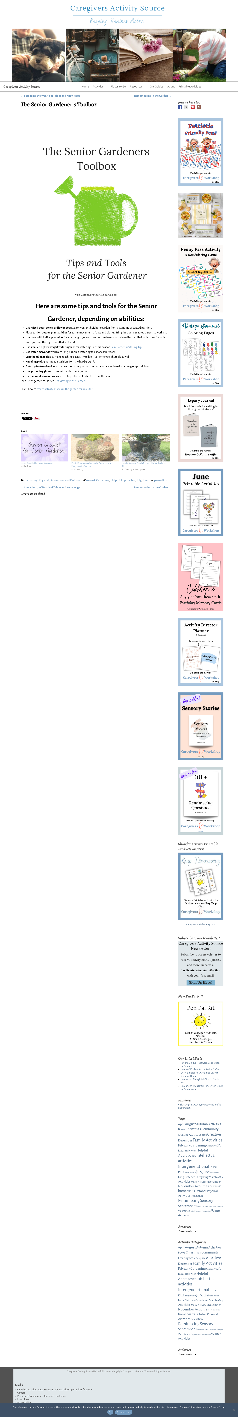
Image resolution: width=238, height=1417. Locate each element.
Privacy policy (124, 1412)
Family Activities (207, 1140)
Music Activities (199, 1181)
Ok (110, 1412)
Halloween (190, 1150)
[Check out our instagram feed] (199, 107)
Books (181, 1129)
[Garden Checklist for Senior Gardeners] (44, 447)
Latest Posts (215, 1173)
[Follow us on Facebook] (180, 107)
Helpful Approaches (123, 480)
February (184, 1145)
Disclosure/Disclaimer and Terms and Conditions (41, 1396)
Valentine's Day (186, 1210)
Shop (197, 1206)
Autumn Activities (208, 1124)
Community (210, 1129)
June (145, 480)
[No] (234, 1410)
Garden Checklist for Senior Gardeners (37, 463)
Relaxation (197, 1195)
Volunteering (206, 1211)
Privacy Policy (24, 1402)
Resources (136, 86)
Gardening (31, 480)
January (192, 1172)
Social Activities (205, 1206)
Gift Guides (156, 86)
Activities (98, 86)
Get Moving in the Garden (70, 381)
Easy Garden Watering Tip (126, 347)
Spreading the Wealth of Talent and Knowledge (50, 95)
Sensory (206, 1200)
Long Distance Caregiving (193, 1177)
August (90, 480)
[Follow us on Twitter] (186, 107)
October (200, 1191)
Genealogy (210, 1146)
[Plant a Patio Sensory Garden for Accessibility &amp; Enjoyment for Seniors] (95, 447)
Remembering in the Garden (152, 95)
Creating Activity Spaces (192, 1134)
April (181, 1124)
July (139, 480)
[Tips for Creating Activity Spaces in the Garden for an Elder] (146, 447)
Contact (21, 1392)
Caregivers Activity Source (21, 86)
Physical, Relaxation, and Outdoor (60, 480)
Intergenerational (193, 1166)
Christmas (193, 1129)
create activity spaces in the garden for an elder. (65, 389)
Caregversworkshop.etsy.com (200, 924)
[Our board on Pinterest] (193, 107)
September (186, 1206)
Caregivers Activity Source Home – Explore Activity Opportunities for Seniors (55, 1389)
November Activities (193, 1186)
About (171, 86)
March (213, 1177)
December (185, 1140)
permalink (160, 480)
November (214, 1181)
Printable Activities (190, 86)
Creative (214, 1134)
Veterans (198, 1211)
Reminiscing (188, 1200)
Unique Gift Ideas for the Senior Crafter (200, 1069)
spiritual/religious (217, 1206)
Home (85, 86)
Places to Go (118, 86)
